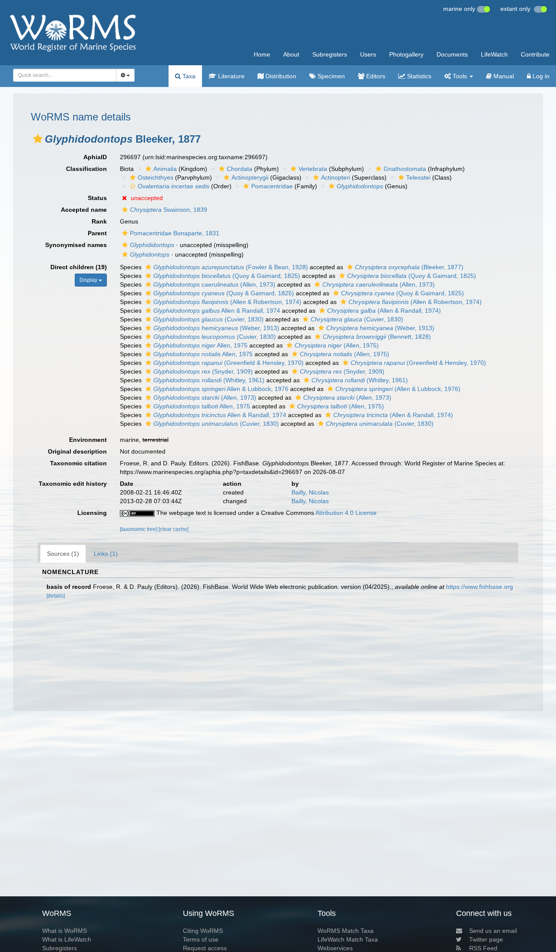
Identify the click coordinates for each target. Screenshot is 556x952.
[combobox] (64, 75)
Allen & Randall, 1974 (216, 310)
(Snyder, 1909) (203, 371)
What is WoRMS (64, 930)
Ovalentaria (173, 186)
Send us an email (493, 930)
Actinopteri (335, 177)
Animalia (165, 168)
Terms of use (200, 939)
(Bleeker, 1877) (409, 267)
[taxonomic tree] (139, 529)
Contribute (535, 54)
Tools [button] (460, 76)
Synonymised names (76, 244)
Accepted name (84, 209)
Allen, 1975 (200, 345)
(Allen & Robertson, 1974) (227, 301)
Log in (540, 76)
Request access (205, 948)
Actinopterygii (250, 177)
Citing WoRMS (203, 930)
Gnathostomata (405, 168)
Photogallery (406, 54)
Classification (86, 168)
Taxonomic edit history (73, 483)
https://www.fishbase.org (479, 586)
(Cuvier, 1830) (208, 319)
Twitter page (486, 939)
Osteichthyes (155, 177)
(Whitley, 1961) (209, 380)
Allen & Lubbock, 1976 (220, 388)
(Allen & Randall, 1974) (384, 310)
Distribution (280, 76)
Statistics (418, 76)
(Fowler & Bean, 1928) (230, 267)
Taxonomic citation (78, 463)
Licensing (92, 512)
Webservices (335, 948)
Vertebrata (312, 168)
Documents (452, 54)
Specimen (330, 76)
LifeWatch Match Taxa (348, 939)
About (291, 54)
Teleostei (418, 177)
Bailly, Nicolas (310, 492)
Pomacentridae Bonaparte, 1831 (174, 233)
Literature (230, 76)
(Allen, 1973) (214, 284)
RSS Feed (483, 948)
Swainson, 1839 (168, 209)
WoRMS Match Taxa (346, 930)
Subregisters (329, 54)
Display (89, 280)
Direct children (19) (78, 267)
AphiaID (95, 157)
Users (368, 54)
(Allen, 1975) (337, 345)
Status (97, 197)
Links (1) (106, 553)
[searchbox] (62, 75)
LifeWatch (494, 54)
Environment (88, 439)
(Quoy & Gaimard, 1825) (226, 275)
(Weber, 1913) (216, 327)
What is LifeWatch (66, 939)
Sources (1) (63, 553)
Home (262, 54)
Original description (77, 451)
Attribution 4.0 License (346, 512)
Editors (374, 76)
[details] (55, 596)
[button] (38, 139)
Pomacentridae (272, 186)
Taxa (188, 76)
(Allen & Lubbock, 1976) (397, 388)
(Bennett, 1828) (377, 336)
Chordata (239, 168)
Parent (97, 233)
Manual (503, 76)
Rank (99, 221)
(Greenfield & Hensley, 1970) (228, 362)
